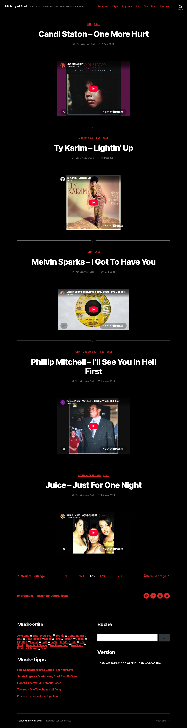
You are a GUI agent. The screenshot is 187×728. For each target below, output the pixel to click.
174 (81, 576)
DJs (146, 6)
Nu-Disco (77, 645)
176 (102, 576)
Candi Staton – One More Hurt (93, 34)
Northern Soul (59, 645)
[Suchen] (164, 637)
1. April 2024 (108, 44)
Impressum (25, 596)
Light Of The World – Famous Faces (39, 683)
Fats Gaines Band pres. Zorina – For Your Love (45, 669)
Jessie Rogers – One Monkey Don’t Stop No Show (47, 676)
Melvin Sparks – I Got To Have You (93, 262)
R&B (89, 24)
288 (120, 576)
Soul (97, 24)
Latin (54, 642)
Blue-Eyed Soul (42, 635)
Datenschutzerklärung (53, 596)
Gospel (79, 638)
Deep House (33, 638)
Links (154, 6)
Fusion (68, 638)
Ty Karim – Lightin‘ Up (93, 148)
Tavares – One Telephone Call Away (39, 689)
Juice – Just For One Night (94, 485)
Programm (127, 6)
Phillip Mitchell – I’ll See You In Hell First (93, 366)
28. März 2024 (108, 495)
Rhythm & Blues (27, 648)
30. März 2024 (108, 272)
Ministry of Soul (16, 6)
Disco (48, 638)
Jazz (45, 642)
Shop (138, 6)
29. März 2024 (108, 381)
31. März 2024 (108, 158)
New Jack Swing (36, 645)
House (34, 642)
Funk (89, 252)
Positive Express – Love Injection (37, 696)
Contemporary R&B (89, 475)
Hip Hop (22, 642)
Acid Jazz (23, 635)
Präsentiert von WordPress (58, 720)
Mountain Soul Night (108, 6)
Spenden (164, 6)
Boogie (59, 635)
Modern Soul (86, 138)
